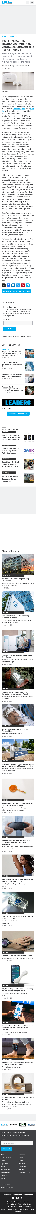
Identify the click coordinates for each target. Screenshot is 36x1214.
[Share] (8, 285)
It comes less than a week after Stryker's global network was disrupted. (18, 584)
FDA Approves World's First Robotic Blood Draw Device (12, 375)
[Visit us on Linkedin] (13, 1197)
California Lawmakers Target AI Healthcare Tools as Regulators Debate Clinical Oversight (17, 1027)
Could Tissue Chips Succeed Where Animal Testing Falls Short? (17, 917)
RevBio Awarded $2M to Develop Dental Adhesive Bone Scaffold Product (11, 451)
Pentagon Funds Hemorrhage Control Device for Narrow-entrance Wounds (12, 389)
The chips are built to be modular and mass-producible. (16, 922)
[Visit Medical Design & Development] (4, 1125)
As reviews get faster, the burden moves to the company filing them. (17, 770)
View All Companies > (18, 413)
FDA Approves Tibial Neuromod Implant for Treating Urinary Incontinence (17, 1063)
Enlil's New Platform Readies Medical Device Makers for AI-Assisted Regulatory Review (18, 765)
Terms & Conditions (24, 1204)
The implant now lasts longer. (11, 1067)
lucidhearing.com (19, 109)
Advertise (26, 1202)
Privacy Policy (11, 1204)
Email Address (8, 319)
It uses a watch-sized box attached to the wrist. (18, 958)
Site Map (28, 1206)
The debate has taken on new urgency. (14, 1032)
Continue (10, 329)
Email (3, 1139)
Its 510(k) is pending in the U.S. (12, 734)
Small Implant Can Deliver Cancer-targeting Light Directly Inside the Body (17, 804)
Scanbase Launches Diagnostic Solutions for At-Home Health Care (11, 437)
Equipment (6, 726)
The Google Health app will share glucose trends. (16, 885)
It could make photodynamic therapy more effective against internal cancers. (16, 809)
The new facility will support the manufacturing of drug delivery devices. (17, 621)
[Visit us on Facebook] (17, 1197)
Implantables (7, 1059)
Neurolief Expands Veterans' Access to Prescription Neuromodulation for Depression (16, 842)
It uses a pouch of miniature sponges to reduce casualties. (17, 698)
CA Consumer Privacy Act (15, 1206)
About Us (9, 1202)
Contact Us (17, 1202)
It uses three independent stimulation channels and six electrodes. (17, 848)
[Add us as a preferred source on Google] (28, 285)
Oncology (6, 800)
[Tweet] (18, 285)
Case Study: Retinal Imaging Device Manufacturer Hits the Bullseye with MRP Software (12, 464)
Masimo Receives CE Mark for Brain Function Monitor (15, 730)
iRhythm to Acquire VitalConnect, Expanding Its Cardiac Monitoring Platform (17, 990)
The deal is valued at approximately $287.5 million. (16, 994)
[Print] (4, 285)
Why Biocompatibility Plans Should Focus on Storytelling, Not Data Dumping (12, 353)
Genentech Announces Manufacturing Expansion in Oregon (12, 364)
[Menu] (32, 2)
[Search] (27, 2)
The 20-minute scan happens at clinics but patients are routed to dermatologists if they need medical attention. (16, 1104)
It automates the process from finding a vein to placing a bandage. (17, 661)
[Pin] (23, 285)
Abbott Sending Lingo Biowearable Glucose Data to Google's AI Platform (17, 880)
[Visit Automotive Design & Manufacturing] (31, 1125)
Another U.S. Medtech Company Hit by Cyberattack (11, 479)
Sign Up (6, 1149)
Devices (13, 36)
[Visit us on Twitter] (21, 1197)
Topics (5, 36)
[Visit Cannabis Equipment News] (22, 1125)
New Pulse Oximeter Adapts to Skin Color (17, 956)
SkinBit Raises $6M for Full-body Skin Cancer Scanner (18, 1098)
